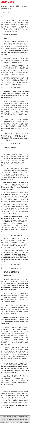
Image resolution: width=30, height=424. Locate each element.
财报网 (12, 419)
